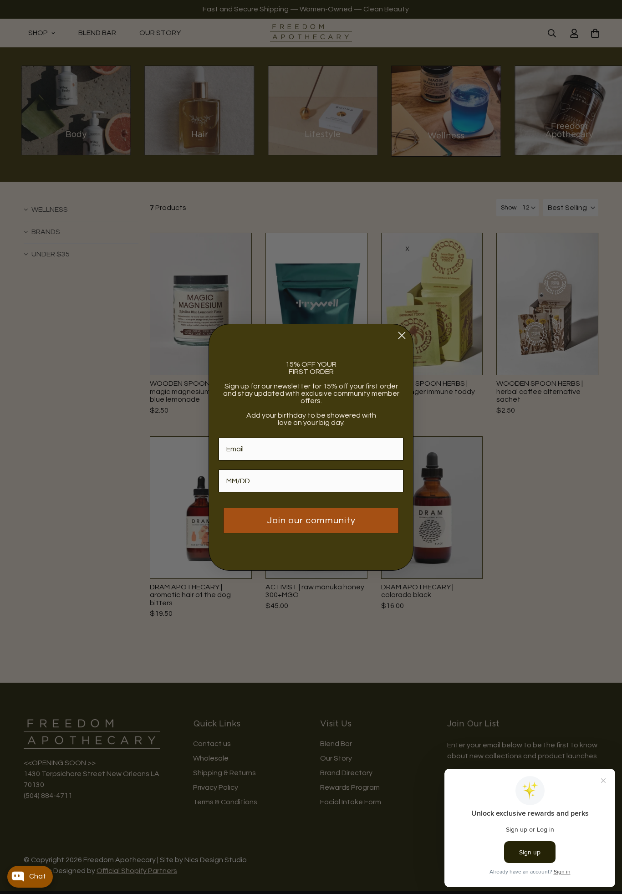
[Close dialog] (402, 335)
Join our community (311, 520)
